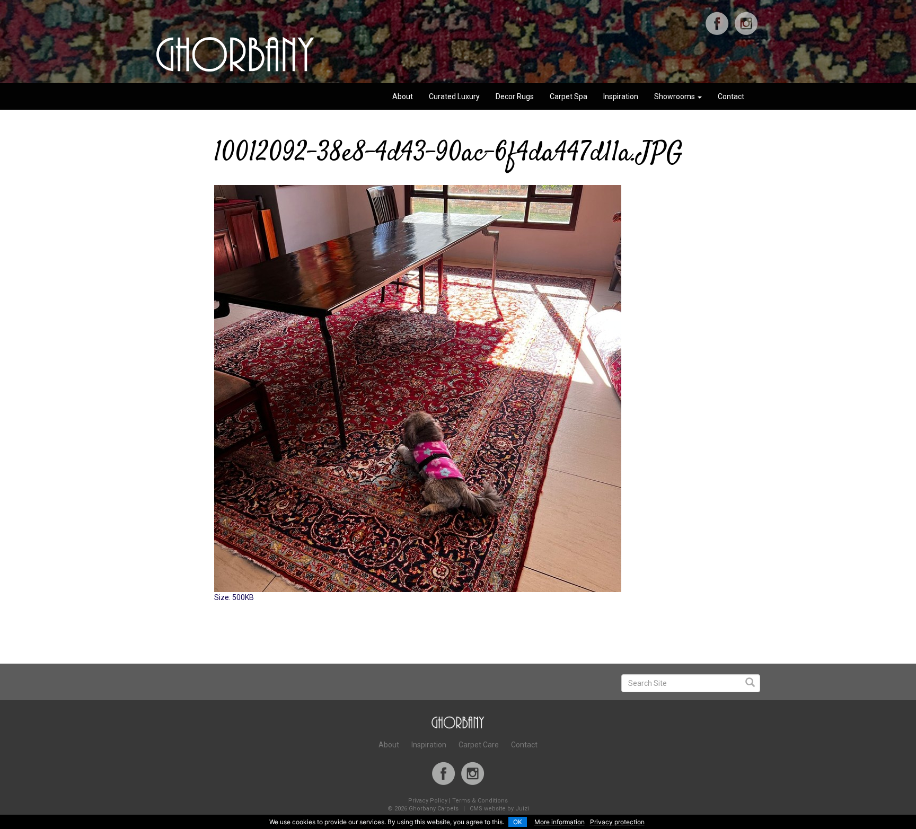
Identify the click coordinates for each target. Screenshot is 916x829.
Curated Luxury (454, 96)
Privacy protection (617, 822)
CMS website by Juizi (499, 808)
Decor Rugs (515, 96)
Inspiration (620, 96)
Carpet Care (479, 744)
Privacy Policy (427, 800)
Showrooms (675, 96)
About (402, 96)
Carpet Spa (568, 96)
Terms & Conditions (480, 800)
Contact (731, 96)
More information (559, 822)
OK (517, 822)
